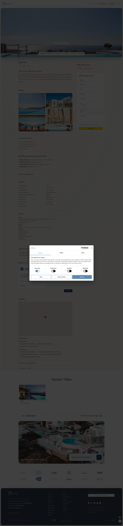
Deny (41, 277)
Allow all (82, 277)
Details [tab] (61, 252)
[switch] (53, 271)
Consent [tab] (40, 253)
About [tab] (82, 252)
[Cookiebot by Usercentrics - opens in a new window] (82, 248)
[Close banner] (91, 248)
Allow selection (61, 277)
